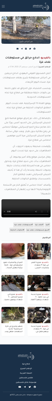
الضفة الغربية (26, 373)
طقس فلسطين (26, 378)
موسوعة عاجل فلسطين (26, 382)
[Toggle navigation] (3, 6)
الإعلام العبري (45, 67)
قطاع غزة (26, 364)
